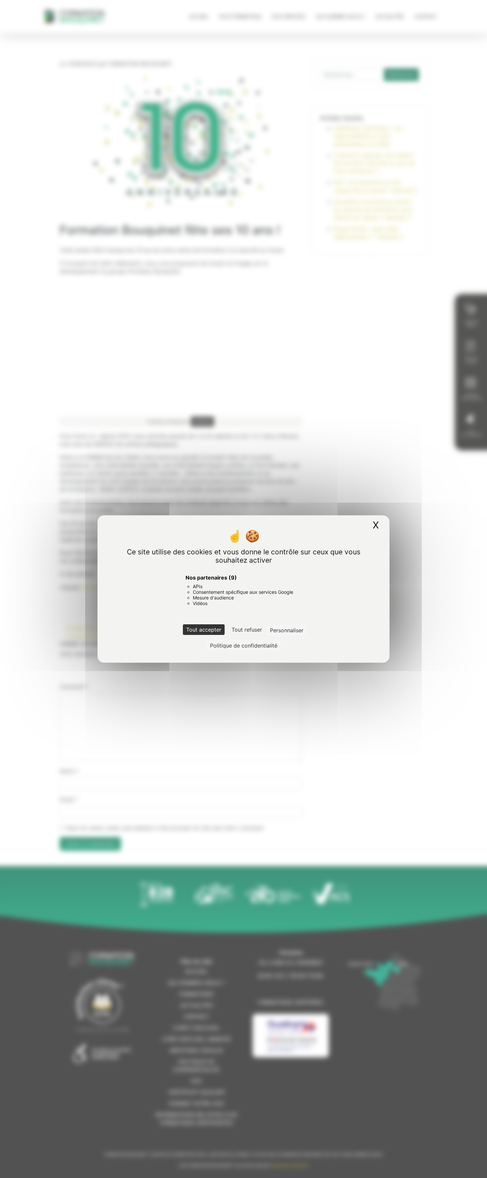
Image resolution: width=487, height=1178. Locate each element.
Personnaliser (286, 630)
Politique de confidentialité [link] (243, 645)
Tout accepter (203, 629)
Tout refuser (247, 629)
